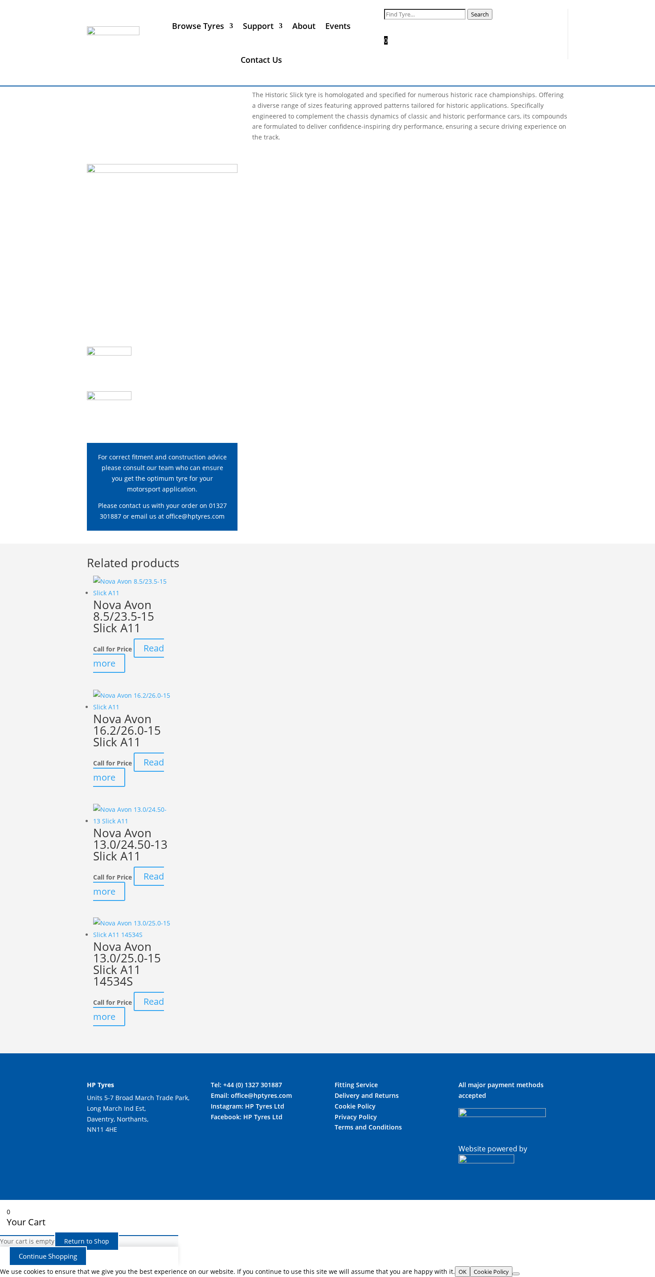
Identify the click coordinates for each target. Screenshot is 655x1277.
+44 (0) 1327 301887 (252, 1085)
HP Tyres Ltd (264, 1106)
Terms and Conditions (368, 1127)
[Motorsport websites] (486, 1161)
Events (338, 25)
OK (462, 1272)
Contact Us (261, 59)
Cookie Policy (355, 1106)
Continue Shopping (48, 1256)
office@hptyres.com (195, 516)
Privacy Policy (356, 1117)
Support (258, 25)
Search (480, 14)
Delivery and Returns (367, 1095)
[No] (516, 1274)
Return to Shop (86, 1241)
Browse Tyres (198, 25)
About (303, 25)
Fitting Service (356, 1085)
